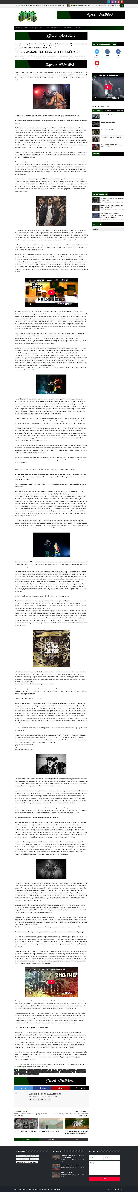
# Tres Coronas (23, 1074)
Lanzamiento (23, 46)
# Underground (34, 1074)
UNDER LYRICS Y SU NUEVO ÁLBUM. (25, 1131)
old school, (42, 58)
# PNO (62, 1072)
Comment (82, 1088)
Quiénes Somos (28, 28)
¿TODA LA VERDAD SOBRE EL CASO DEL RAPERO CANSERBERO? (72, 1156)
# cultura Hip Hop (46, 1070)
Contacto (68, 28)
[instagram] (112, 1)
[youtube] (118, 1)
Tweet (26, 1088)
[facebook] (115, 1)
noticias (35, 1156)
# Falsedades (79, 1070)
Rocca (73, 46)
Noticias (40, 28)
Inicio (17, 28)
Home (16, 44)
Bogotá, (45, 56)
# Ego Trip (61, 1070)
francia (81, 44)
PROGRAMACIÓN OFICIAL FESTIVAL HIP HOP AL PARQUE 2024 (111, 207)
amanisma (36, 5)
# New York (41, 1072)
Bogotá (28, 44)
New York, (35, 58)
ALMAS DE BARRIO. (107, 130)
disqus (76, 1139)
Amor (110, 5)
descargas (21, 1162)
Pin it (63, 1088)
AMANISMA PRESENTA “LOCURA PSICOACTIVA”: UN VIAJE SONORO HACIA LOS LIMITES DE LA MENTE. (70, 5)
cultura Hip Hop (43, 44)
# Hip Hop (23, 1072)
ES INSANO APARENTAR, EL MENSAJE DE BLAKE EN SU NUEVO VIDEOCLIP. (76, 1132)
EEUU (51, 44)
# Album (21, 1070)
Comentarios (119, 111)
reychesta (66, 46)
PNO (50, 46)
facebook (26, 1139)
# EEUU (55, 1070)
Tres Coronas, (74, 58)
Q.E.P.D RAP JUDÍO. (108, 114)
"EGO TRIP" (57, 77)
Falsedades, (81, 56)
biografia (34, 1159)
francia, (17, 58)
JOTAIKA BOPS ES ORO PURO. (49, 1131)
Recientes (108, 111)
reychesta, (63, 58)
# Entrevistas (69, 1070)
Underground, (82, 58)
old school (39, 46)
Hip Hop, (22, 58)
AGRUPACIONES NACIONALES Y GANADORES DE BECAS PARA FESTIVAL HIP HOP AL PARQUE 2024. (111, 215)
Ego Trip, (68, 56)
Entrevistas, (74, 56)
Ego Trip (57, 44)
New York (31, 46)
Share (44, 1088)
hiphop (27, 1156)
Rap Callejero (57, 46)
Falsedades (73, 44)
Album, (41, 56)
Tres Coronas (80, 46)
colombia (34, 44)
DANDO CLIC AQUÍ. (38, 698)
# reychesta (80, 1072)
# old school (49, 1072)
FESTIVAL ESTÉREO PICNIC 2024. (70, 1165)
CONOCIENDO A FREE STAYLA (111, 137)
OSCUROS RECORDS (108, 122)
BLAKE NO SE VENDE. (67, 1173)
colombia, (50, 56)
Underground (19, 48)
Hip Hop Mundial (53, 28)
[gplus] (122, 1)
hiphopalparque (23, 1159)
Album (22, 44)
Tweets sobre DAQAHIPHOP (100, 106)
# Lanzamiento (31, 1072)
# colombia (36, 1070)
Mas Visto (97, 111)
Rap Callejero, (55, 58)
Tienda (78, 28)
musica (20, 1156)
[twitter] (108, 1)
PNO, (49, 58)
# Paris (57, 1072)
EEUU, (64, 56)
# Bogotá (28, 1070)
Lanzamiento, (28, 58)
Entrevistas (65, 44)
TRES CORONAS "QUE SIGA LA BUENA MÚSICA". (111, 145)
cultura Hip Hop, (57, 56)
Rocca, (68, 58)
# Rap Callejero (70, 1072)
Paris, (46, 58)
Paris (45, 46)
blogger (51, 1139)
